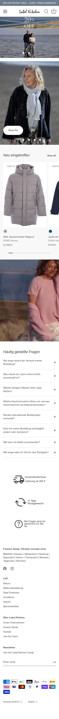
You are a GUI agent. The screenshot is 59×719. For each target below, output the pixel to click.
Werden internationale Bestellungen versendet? (21, 417)
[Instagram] (12, 568)
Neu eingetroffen (16, 155)
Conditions (8, 597)
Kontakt (7, 631)
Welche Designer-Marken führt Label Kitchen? (22, 389)
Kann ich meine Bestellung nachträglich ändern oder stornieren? (23, 430)
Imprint (6, 601)
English (31, 702)
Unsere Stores (10, 627)
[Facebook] (5, 568)
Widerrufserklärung (13, 588)
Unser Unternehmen (13, 622)
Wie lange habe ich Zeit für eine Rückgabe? (26, 452)
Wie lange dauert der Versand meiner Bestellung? (22, 362)
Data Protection (11, 592)
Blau (50, 231)
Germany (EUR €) (11, 702)
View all (51, 155)
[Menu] (5, 11)
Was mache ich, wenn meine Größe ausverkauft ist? (21, 376)
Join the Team (10, 636)
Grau (5, 231)
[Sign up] (54, 662)
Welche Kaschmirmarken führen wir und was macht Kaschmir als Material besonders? (26, 403)
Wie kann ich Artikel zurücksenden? (21, 442)
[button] (23, 53)
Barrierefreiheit (11, 606)
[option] (29, 43)
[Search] (46, 12)
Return (6, 583)
